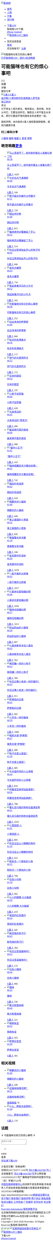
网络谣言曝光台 (41, 1195)
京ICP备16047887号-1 (40, 1170)
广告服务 (28, 1202)
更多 (18, 146)
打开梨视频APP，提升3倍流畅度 (18, 58)
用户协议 (36, 1198)
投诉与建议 (7, 1202)
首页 (9, 9)
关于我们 (6, 1198)
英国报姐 (11, 1103)
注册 (23, 48)
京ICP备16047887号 (24, 1173)
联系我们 (16, 1198)
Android (18, 32)
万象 (9, 16)
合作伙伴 (38, 1202)
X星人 (10, 174)
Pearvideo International (12, 1209)
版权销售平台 (30, 1209)
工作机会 (18, 1202)
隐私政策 (46, 1198)
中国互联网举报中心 (11, 1184)
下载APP (11, 25)
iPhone (10, 32)
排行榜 (10, 19)
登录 (9, 45)
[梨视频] (6, 3)
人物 (9, 12)
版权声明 (26, 1198)
